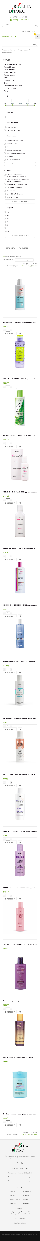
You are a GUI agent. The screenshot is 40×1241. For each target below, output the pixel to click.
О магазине (27, 1191)
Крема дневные (9, 72)
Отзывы (12, 1191)
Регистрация (7, 37)
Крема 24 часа (9, 67)
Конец (34, 266)
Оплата (25, 1199)
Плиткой (8, 256)
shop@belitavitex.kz (21, 20)
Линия (9, 170)
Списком (17, 256)
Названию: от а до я (23, 260)
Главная (4, 50)
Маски (6, 78)
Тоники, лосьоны (7, 52)
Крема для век (9, 70)
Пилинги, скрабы (10, 80)
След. (29, 266)
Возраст (10, 112)
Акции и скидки (15, 1199)
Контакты (26, 1195)
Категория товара (14, 242)
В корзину (10, 1125)
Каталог (12, 50)
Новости (12, 1203)
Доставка (26, 1203)
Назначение (11, 136)
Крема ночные (9, 75)
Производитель (13, 122)
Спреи (6, 83)
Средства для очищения (13, 86)
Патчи (6, 91)
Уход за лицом (23, 50)
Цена (9, 96)
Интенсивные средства (12, 64)
